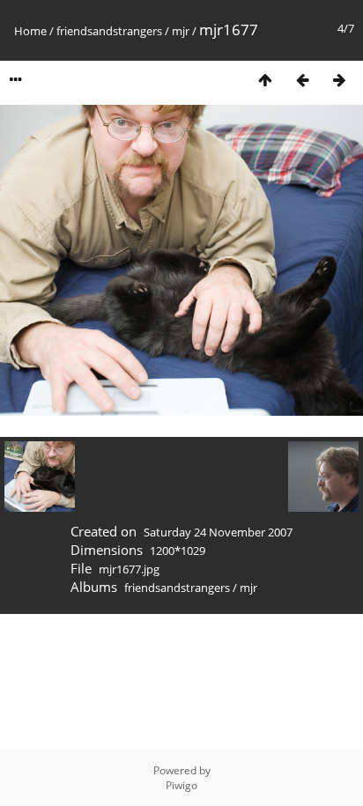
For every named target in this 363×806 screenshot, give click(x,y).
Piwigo (181, 785)
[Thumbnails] (265, 80)
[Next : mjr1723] (339, 80)
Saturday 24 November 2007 (218, 532)
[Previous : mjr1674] (302, 80)
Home (30, 31)
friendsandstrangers (109, 31)
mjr (180, 31)
